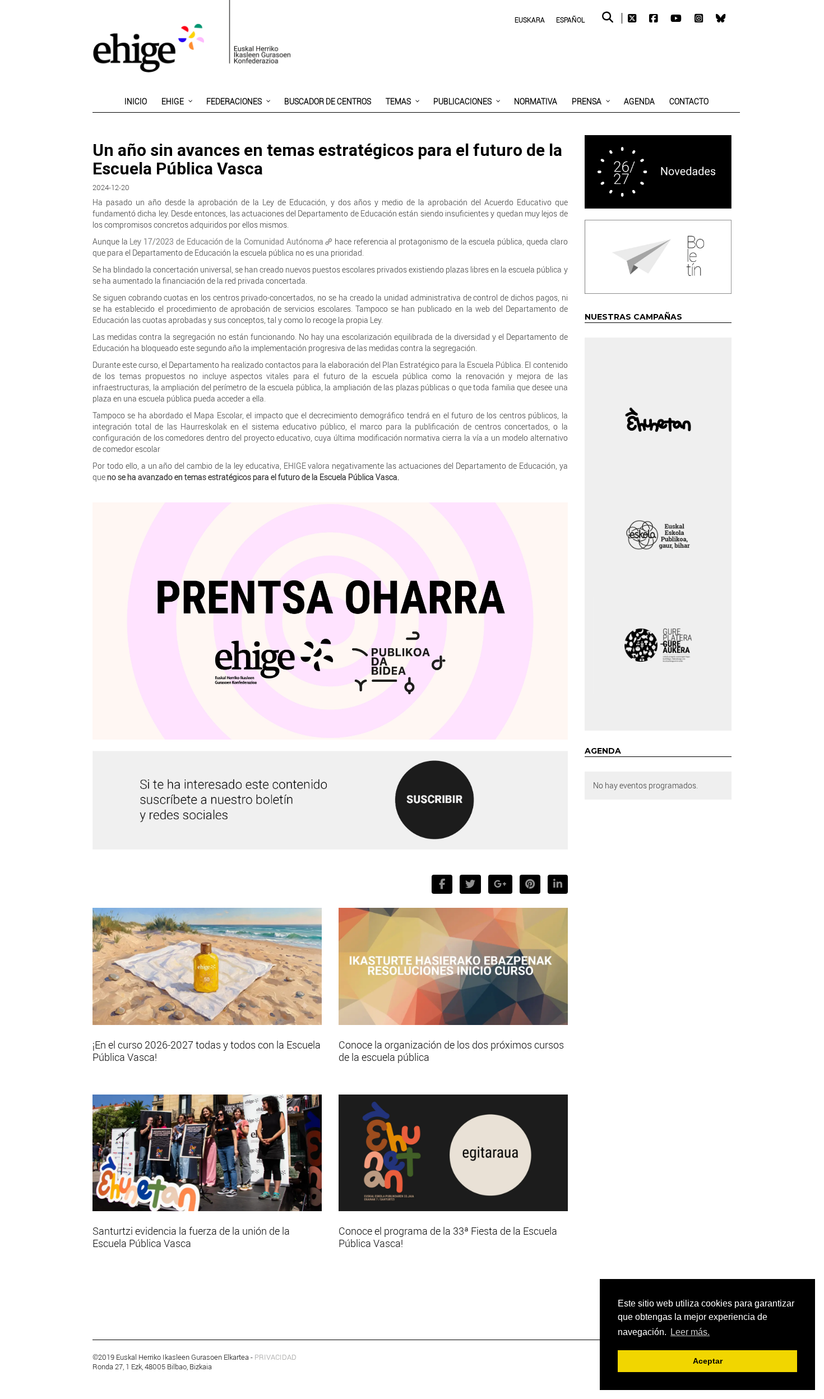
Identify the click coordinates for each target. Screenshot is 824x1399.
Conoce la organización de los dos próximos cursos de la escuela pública (451, 1051)
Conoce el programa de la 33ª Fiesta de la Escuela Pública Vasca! (448, 1237)
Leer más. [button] (690, 1332)
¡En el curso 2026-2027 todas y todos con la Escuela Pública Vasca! (206, 1051)
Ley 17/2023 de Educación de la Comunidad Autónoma (226, 241)
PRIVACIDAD (275, 1357)
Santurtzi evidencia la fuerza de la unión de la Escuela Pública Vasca (191, 1237)
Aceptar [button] (708, 1360)
